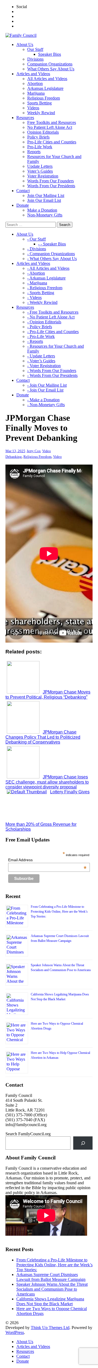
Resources (25, 1351)
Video (46, 451)
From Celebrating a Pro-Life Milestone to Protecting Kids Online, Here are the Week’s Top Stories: (59, 911)
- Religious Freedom (44, 287)
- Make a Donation (43, 399)
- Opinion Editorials (44, 322)
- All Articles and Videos (48, 268)
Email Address (47, 860)
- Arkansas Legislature (46, 278)
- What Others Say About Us (52, 258)
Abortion (35, 83)
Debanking (13, 457)
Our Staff (35, 49)
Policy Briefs (38, 137)
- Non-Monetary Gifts (46, 404)
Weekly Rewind (41, 112)
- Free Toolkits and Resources (52, 312)
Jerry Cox (34, 451)
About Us (24, 1341)
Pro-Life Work (39, 146)
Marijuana (36, 93)
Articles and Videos (33, 1346)
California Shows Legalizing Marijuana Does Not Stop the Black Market (50, 1301)
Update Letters (40, 166)
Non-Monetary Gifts (44, 215)
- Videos (34, 297)
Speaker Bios (49, 54)
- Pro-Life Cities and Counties (53, 331)
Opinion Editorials (43, 132)
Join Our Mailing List (45, 195)
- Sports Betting (40, 292)
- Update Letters (41, 356)
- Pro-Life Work (41, 336)
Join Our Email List (44, 200)
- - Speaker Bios (52, 244)
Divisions (35, 59)
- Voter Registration (44, 365)
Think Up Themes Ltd (50, 1327)
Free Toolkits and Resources (51, 122)
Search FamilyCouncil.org (28, 1134)
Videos (33, 108)
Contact (23, 1356)
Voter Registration (42, 176)
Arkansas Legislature (45, 88)
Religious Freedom (43, 98)
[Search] (83, 1143)
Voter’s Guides (40, 171)
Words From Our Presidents (51, 185)
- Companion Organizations (51, 253)
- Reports (35, 341)
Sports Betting (39, 103)
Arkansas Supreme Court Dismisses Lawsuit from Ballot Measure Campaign (50, 1277)
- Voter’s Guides (41, 361)
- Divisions (36, 248)
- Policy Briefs (39, 326)
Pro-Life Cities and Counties (51, 142)
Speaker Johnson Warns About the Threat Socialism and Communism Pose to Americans (52, 1289)
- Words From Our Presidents (52, 375)
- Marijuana (37, 283)
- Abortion (36, 273)
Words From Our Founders (50, 181)
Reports (34, 151)
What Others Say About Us (50, 69)
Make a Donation (42, 210)
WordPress (14, 1332)
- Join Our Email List (45, 390)
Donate (22, 1361)
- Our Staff (36, 239)
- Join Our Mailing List (47, 385)
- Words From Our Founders (51, 370)
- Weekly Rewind (42, 302)
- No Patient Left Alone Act (51, 317)
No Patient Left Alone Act (49, 127)
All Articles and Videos (47, 78)
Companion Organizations (49, 64)
